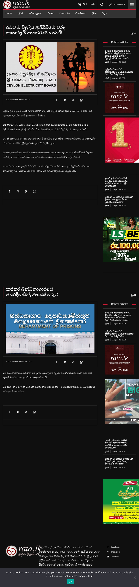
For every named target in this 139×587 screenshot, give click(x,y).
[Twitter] (64, 100)
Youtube (115, 557)
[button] (101, 4)
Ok (70, 581)
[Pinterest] (73, 100)
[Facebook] (56, 100)
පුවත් (133, 33)
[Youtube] (108, 557)
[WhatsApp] (81, 100)
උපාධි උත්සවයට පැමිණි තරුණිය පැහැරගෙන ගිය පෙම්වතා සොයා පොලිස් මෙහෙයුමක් (116, 182)
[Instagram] (108, 552)
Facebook (115, 547)
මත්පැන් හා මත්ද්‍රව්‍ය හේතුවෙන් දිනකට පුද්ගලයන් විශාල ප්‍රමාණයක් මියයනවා (119, 199)
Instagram (115, 552)
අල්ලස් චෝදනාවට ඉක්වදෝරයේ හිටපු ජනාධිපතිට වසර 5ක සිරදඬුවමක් (119, 72)
